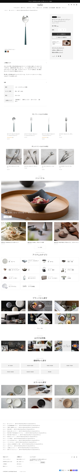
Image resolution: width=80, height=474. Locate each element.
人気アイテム (29, 7)
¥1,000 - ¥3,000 (30, 365)
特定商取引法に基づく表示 (7, 461)
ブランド (33, 7)
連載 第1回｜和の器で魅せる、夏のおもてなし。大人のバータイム (66, 242)
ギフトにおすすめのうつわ (12, 440)
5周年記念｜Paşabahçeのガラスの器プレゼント (10, 242)
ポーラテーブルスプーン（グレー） (48, 167)
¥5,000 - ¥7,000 (70, 365)
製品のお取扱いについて (57, 52)
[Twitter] (58, 56)
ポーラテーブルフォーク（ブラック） (66, 134)
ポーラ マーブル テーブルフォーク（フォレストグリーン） (30, 134)
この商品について (7, 62)
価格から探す (58, 7)
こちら (40, 460)
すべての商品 (9, 438)
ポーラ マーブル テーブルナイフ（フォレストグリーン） (48, 134)
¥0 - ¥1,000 (10, 365)
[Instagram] (76, 457)
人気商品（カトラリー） (11, 447)
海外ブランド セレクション (12, 449)
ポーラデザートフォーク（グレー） (65, 167)
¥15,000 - (50, 371)
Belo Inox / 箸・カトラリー (12, 431)
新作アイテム (23, 7)
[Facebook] (56, 56)
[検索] (68, 4)
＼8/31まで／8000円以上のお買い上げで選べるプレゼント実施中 (40, 1)
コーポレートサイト (23, 471)
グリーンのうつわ (10, 442)
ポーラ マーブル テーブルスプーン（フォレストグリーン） (13, 134)
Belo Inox (59, 17)
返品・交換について (20, 461)
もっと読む (40, 247)
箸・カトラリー (12, 10)
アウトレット (64, 7)
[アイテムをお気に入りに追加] (61, 37)
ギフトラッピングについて (58, 47)
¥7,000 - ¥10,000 (10, 371)
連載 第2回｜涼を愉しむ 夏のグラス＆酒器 (36, 242)
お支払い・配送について (57, 50)
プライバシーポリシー (7, 459)
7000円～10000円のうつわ (11, 427)
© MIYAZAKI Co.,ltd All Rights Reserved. (10, 471)
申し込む (42, 462)
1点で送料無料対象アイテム (12, 425)
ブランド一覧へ (40, 328)
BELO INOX (9, 429)
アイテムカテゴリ (17, 7)
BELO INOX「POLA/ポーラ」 (12, 434)
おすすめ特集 (45, 7)
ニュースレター (19, 466)
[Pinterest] (60, 56)
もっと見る (7, 216)
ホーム (6, 10)
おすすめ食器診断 (52, 7)
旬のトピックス (39, 7)
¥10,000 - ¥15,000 (30, 371)
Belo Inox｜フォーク (10, 436)
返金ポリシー (5, 466)
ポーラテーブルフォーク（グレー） (13, 167)
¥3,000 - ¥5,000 (50, 365)
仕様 (5, 82)
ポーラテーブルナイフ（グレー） (31, 166)
